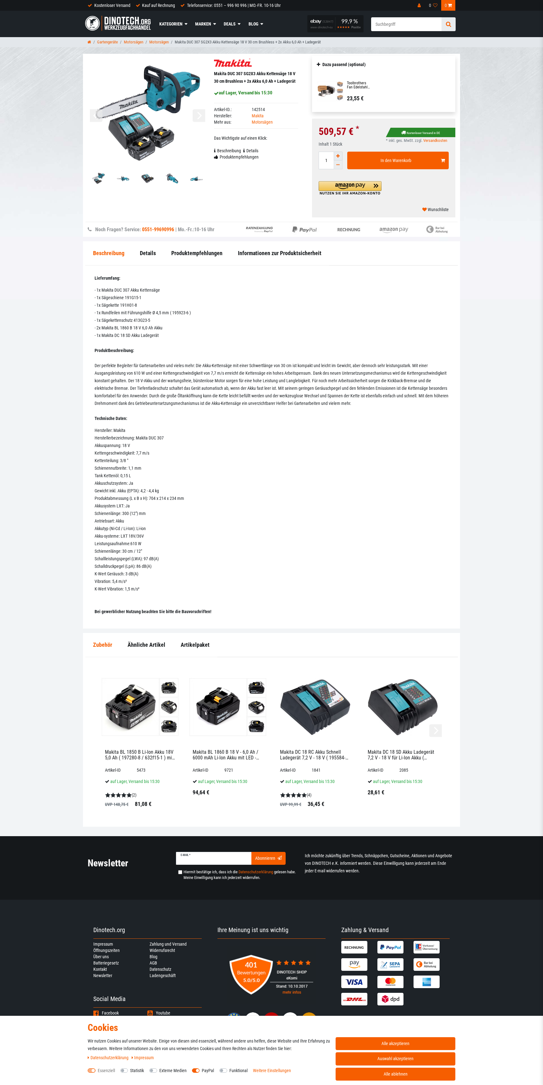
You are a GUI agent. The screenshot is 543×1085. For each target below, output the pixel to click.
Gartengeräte (107, 42)
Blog (253, 23)
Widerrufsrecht (162, 950)
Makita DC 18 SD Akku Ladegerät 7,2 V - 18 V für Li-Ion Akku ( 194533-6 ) (401, 754)
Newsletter (102, 975)
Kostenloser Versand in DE (423, 133)
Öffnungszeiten (106, 950)
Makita (258, 115)
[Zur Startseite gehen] (89, 42)
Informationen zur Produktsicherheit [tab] (279, 253)
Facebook (110, 1012)
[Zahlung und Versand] (358, 947)
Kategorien (171, 23)
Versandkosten (435, 140)
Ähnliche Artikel (146, 644)
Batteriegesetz (106, 962)
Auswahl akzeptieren (395, 1058)
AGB (153, 962)
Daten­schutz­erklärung (109, 1057)
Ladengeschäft (163, 975)
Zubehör (102, 644)
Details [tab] (252, 150)
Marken (203, 23)
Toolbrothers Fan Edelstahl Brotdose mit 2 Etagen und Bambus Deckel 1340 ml (358, 85)
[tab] (102, 645)
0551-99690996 (158, 229)
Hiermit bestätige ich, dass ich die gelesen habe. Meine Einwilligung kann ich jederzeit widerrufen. (240, 875)
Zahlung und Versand (168, 944)
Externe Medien (173, 1070)
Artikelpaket (195, 644)
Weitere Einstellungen (272, 1070)
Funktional (238, 1070)
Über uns (101, 956)
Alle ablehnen (396, 1074)
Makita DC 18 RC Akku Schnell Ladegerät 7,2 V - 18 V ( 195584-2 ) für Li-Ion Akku (314, 754)
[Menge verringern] (338, 164)
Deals (230, 23)
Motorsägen (133, 42)
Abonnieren (265, 858)
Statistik (137, 1070)
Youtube (163, 1012)
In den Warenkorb (396, 160)
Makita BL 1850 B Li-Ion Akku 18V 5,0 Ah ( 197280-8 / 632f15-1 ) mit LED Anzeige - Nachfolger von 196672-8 (139, 754)
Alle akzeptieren (395, 1043)
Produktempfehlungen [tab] (239, 156)
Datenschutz (160, 969)
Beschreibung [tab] (229, 150)
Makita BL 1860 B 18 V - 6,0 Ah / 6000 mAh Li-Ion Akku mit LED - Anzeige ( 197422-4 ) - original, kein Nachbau (225, 754)
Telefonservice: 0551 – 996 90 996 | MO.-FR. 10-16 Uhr (234, 5)
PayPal (208, 1070)
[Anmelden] (419, 5)
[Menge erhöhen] (338, 156)
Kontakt (100, 969)
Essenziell (106, 1070)
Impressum (103, 944)
